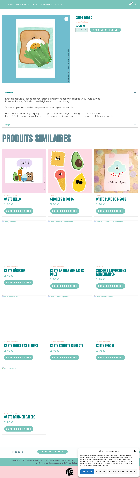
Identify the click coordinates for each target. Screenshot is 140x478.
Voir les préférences (122, 471)
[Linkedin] (19, 452)
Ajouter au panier (105, 29)
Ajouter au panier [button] (18, 210)
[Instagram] (16, 452)
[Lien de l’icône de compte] (135, 4)
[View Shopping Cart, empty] (130, 4)
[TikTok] (22, 452)
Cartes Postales (81, 22)
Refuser (101, 471)
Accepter (87, 471)
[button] (136, 451)
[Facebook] (13, 452)
